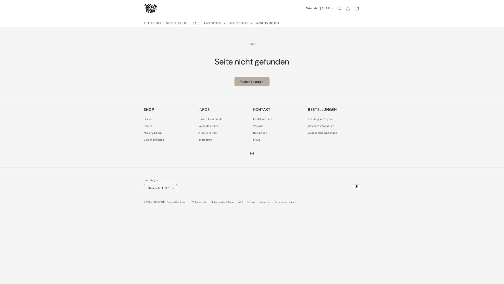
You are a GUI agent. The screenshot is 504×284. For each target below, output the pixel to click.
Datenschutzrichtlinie (321, 126)
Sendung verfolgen (320, 119)
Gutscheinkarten (154, 140)
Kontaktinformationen (286, 202)
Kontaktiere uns (262, 119)
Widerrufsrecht (200, 202)
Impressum (205, 140)
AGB (240, 202)
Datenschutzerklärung (222, 202)
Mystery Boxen (153, 133)
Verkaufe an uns (208, 126)
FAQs (256, 140)
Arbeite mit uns (208, 133)
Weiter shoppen (252, 81)
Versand (258, 126)
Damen (148, 126)
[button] (214, 23)
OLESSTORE (159, 202)
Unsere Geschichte (210, 119)
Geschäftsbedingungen (322, 133)
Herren (148, 119)
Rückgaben (260, 133)
